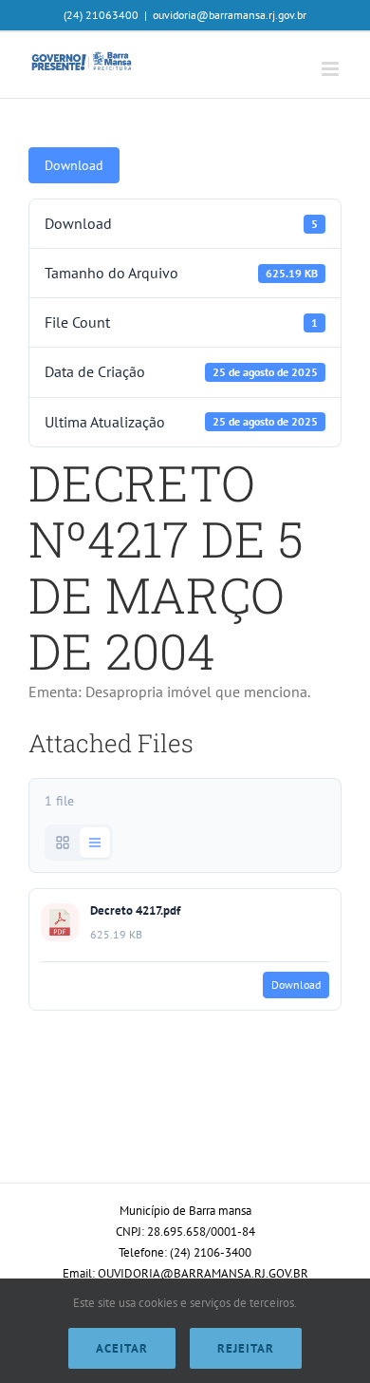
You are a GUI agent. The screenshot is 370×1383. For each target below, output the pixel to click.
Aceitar (122, 1348)
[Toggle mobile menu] (332, 69)
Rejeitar (245, 1348)
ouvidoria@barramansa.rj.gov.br (229, 15)
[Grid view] (62, 842)
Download (74, 165)
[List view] (95, 842)
